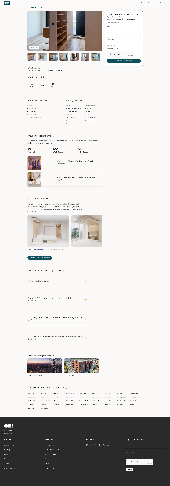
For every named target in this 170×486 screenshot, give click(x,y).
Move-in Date (111, 45)
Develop (151, 3)
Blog (46, 459)
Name (108, 26)
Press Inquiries (9, 468)
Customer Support (52, 450)
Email (108, 33)
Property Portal (50, 445)
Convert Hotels (139, 3)
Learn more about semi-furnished (39, 257)
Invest (158, 3)
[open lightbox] (64, 31)
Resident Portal (50, 454)
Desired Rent (111, 39)
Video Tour (33, 47)
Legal (47, 463)
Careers (7, 463)
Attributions (49, 468)
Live (165, 3)
